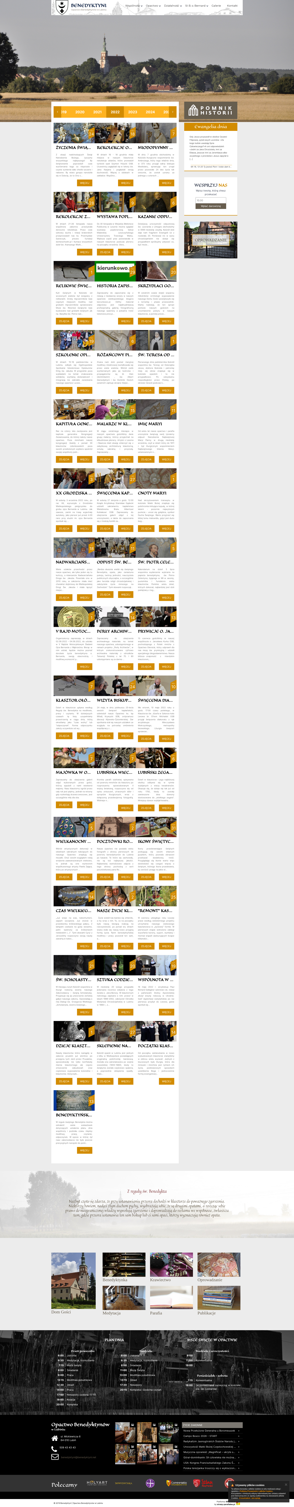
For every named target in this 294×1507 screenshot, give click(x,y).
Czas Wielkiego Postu (81, 910)
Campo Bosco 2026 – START (200, 1436)
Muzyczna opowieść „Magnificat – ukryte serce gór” (210, 1452)
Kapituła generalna (79, 424)
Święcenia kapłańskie (122, 493)
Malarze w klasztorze (123, 424)
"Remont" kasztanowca (165, 910)
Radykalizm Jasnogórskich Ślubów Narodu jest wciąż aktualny (210, 1441)
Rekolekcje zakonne (80, 216)
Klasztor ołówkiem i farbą (87, 700)
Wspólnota (132, 5)
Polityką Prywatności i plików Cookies (256, 1491)
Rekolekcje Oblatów (121, 147)
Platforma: (226, 1501)
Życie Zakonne (192, 1425)
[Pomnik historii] (210, 110)
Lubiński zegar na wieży (165, 772)
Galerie (216, 5)
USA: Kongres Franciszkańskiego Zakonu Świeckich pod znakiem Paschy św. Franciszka (210, 1462)
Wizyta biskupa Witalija (124, 700)
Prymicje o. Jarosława (164, 631)
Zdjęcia (105, 252)
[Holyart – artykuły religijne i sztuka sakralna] (97, 1483)
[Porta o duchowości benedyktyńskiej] (150, 1483)
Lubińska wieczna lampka (126, 772)
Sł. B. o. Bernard (195, 5)
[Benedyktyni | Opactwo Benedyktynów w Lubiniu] (62, 7)
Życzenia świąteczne (80, 147)
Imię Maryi (150, 424)
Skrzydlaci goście (159, 286)
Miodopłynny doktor (162, 147)
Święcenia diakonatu (162, 700)
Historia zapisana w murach (130, 286)
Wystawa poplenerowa (124, 216)
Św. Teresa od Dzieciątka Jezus (173, 355)
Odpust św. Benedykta (122, 562)
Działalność (171, 5)
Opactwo (152, 5)
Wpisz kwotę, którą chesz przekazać (211, 192)
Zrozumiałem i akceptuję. (250, 1498)
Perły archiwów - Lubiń (124, 631)
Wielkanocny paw (76, 841)
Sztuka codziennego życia (127, 979)
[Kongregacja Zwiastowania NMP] (176, 1483)
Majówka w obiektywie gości (90, 772)
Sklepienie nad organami (126, 1046)
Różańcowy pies (115, 355)
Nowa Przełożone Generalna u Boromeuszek (209, 1430)
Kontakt (232, 5)
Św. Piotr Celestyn (159, 562)
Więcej (84, 182)
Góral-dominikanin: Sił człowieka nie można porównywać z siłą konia (210, 1457)
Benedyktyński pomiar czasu (89, 1115)
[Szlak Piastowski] (203, 1483)
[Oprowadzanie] (210, 240)
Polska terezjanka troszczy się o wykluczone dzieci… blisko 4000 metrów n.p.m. (210, 1468)
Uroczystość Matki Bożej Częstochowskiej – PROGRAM (210, 1446)
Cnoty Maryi (152, 493)
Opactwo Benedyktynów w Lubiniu (88, 7)
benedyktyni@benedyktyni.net (78, 1457)
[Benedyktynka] (123, 1483)
